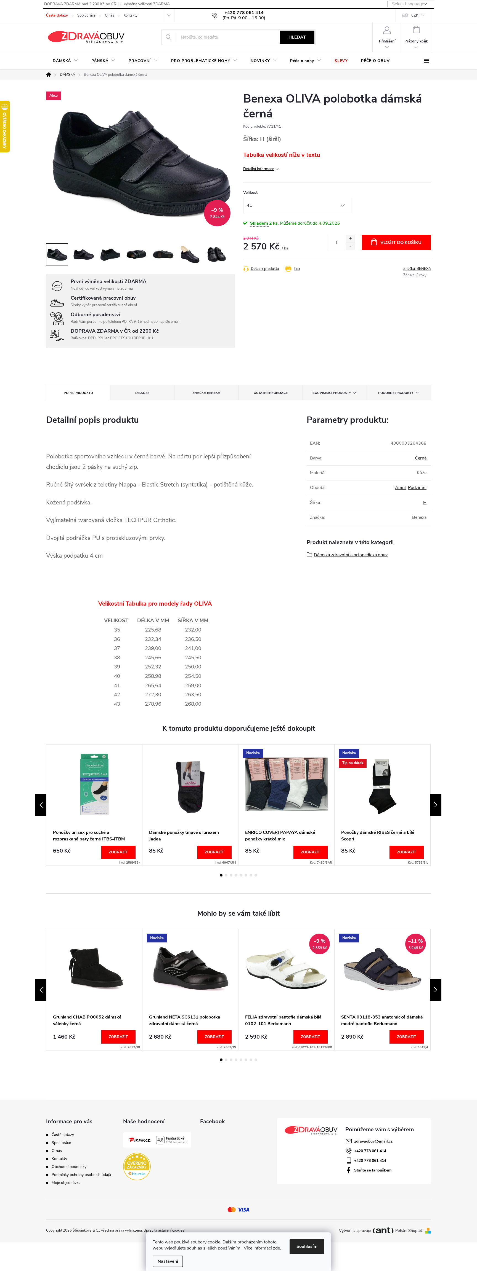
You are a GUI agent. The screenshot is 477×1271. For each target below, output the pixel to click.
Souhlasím (306, 1246)
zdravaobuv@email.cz (373, 1141)
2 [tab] (226, 875)
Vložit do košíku (401, 243)
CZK (414, 15)
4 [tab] (236, 875)
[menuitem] (65, 60)
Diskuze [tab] (142, 393)
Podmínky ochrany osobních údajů (81, 1174)
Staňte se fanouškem (372, 1170)
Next (435, 805)
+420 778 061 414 (370, 1151)
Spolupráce (86, 15)
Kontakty (130, 15)
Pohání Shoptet (409, 1230)
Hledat (297, 37)
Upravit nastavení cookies (164, 1230)
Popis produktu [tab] (78, 393)
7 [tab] (251, 875)
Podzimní (417, 488)
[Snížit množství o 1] (350, 246)
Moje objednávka (66, 1182)
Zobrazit (118, 852)
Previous (40, 805)
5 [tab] (241, 875)
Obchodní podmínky (69, 1166)
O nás (109, 15)
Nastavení (168, 1261)
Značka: (417, 268)
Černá (420, 458)
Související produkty (331, 393)
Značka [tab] (206, 393)
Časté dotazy (57, 15)
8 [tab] (256, 875)
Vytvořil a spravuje (355, 1230)
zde (276, 1248)
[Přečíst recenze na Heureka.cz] (137, 1166)
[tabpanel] (94, 805)
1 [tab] (221, 875)
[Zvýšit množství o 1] (350, 239)
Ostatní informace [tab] (271, 393)
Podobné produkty (395, 393)
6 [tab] (246, 875)
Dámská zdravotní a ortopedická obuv (351, 555)
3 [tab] (231, 875)
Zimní (400, 488)
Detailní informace (258, 168)
